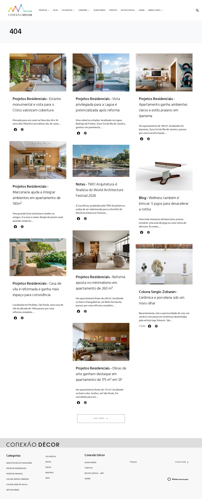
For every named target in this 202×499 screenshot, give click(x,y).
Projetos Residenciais (16, 468)
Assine (87, 478)
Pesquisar (180, 462)
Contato (89, 468)
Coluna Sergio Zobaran (17, 479)
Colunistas (50, 456)
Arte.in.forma (12, 490)
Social (48, 467)
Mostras (49, 472)
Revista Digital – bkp (94, 473)
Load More (98, 418)
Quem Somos (90, 462)
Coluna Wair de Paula (16, 484)
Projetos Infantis (14, 473)
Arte (47, 478)
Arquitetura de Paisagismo (19, 463)
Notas (48, 462)
